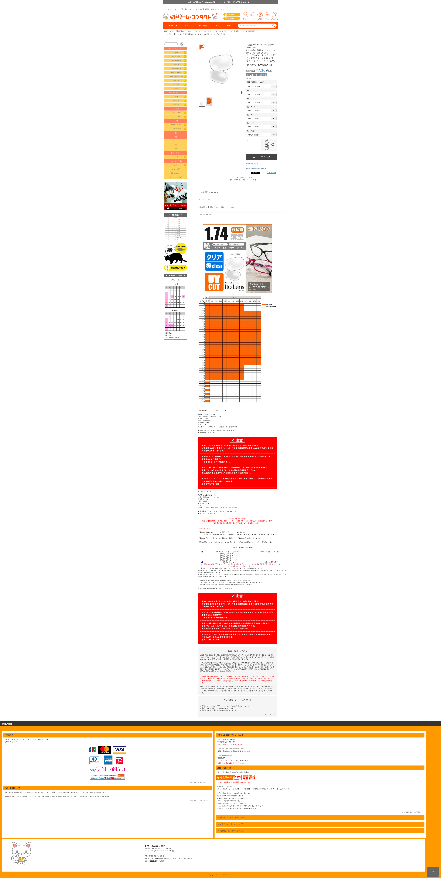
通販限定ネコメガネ (183, 31)
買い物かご (246, 19)
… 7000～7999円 (175, 231)
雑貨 (228, 26)
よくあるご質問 (176, 169)
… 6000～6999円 (175, 229)
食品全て (176, 149)
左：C (251, 122)
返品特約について (252, 164)
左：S (251, 114)
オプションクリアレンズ (216, 31)
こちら (224, 588)
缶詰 (176, 145)
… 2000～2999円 (175, 221)
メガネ (217, 26)
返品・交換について (176, 173)
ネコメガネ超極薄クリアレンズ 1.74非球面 (241, 31)
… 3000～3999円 (175, 223)
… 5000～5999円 (175, 227)
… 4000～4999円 (175, 225)
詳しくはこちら (270, 714)
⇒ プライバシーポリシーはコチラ (230, 824)
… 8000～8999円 (175, 233)
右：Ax (251, 106)
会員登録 (260, 19)
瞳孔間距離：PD (256, 82)
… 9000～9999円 (175, 235)
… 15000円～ (173, 239)
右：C (251, 98)
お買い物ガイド (233, 18)
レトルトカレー (176, 141)
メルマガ (252, 19)
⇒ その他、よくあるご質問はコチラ (231, 817)
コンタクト (172, 26)
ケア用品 (203, 26)
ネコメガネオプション (199, 31)
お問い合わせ (274, 19)
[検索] (274, 26)
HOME (166, 31)
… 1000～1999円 (175, 219)
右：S (251, 90)
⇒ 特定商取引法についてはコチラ (230, 831)
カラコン (188, 26)
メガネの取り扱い (205, 582)
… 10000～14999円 (175, 237)
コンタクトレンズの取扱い (176, 177)
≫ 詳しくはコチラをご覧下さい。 (200, 782)
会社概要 (231, 14)
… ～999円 (173, 218)
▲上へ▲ (433, 872)
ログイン (267, 19)
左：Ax (251, 131)
